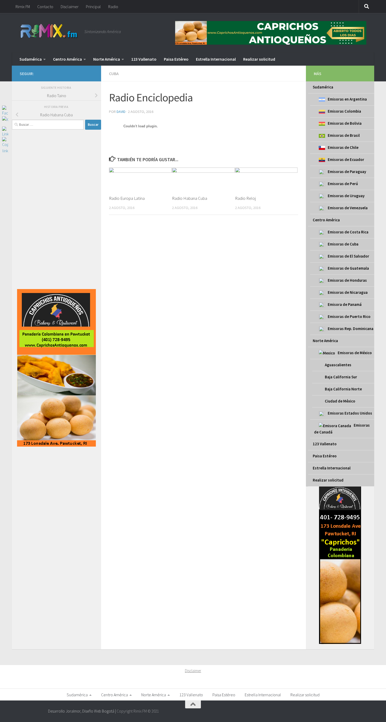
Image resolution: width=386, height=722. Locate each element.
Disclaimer (70, 6)
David (121, 111)
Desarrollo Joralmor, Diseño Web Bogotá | (82, 711)
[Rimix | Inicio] (49, 31)
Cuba (114, 73)
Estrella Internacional (216, 59)
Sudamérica (30, 59)
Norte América (106, 59)
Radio (113, 6)
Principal (93, 6)
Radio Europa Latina (127, 198)
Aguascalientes (338, 364)
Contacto (45, 6)
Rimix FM (22, 6)
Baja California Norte (343, 388)
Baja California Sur (341, 376)
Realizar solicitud (259, 59)
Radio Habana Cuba (189, 198)
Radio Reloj (245, 198)
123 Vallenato (144, 59)
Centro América (67, 59)
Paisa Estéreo (176, 59)
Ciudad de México (340, 401)
